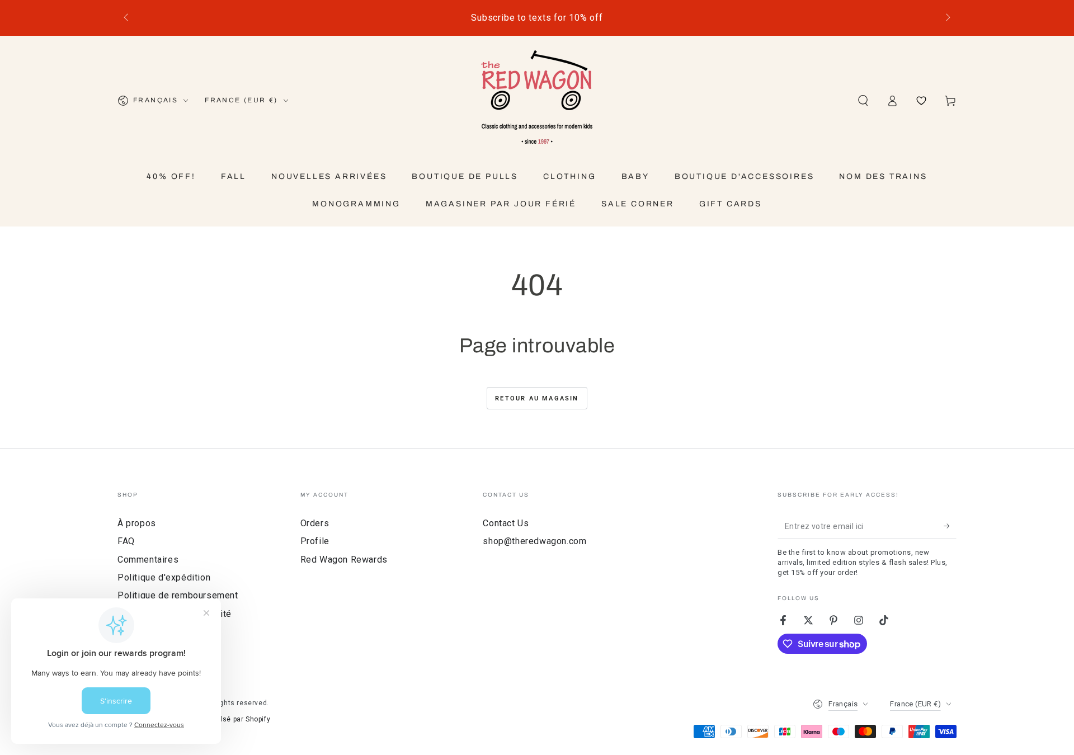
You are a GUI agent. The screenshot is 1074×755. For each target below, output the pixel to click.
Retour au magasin (536, 398)
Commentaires (147, 559)
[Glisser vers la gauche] (126, 18)
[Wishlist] (921, 100)
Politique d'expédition (163, 577)
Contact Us (506, 523)
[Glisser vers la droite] (947, 18)
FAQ (126, 541)
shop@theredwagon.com (534, 541)
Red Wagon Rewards (344, 559)
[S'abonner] (950, 526)
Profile (314, 541)
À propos (136, 523)
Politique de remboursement (177, 595)
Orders (314, 523)
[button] (863, 100)
